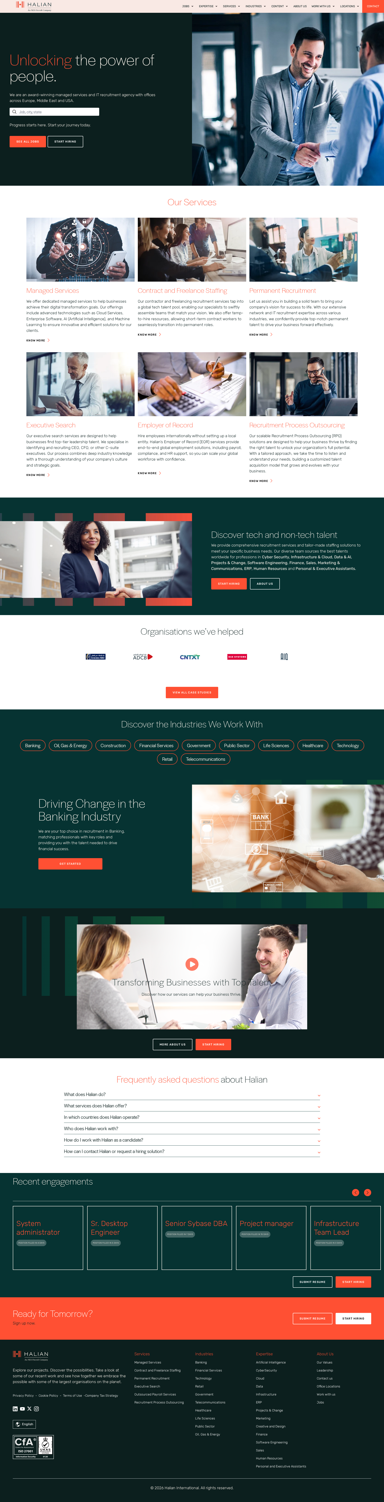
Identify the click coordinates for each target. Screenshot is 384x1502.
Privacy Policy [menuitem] (23, 1395)
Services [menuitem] (229, 6)
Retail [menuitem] (199, 1386)
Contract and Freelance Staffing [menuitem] (157, 1370)
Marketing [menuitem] (263, 1418)
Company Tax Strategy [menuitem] (101, 1395)
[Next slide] (355, 1192)
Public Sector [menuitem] (205, 1426)
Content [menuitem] (277, 6)
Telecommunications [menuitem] (210, 1402)
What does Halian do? (85, 1094)
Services (142, 1353)
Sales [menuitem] (260, 1450)
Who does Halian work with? (91, 1128)
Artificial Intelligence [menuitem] (271, 1362)
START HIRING (65, 141)
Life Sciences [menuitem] (205, 1418)
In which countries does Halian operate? (101, 1117)
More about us (173, 1044)
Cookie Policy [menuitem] (48, 1395)
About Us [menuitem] (300, 6)
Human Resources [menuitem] (269, 1458)
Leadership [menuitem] (325, 1370)
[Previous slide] (367, 1192)
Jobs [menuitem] (185, 6)
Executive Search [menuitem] (147, 1386)
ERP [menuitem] (259, 1402)
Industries (204, 1353)
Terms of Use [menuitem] (72, 1395)
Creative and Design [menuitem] (270, 1426)
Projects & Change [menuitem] (269, 1410)
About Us (265, 583)
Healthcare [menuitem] (203, 1410)
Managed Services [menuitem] (147, 1362)
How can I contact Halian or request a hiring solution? (114, 1151)
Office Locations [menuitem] (328, 1386)
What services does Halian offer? (95, 1105)
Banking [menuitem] (201, 1362)
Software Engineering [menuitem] (272, 1442)
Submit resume (313, 1282)
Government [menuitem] (204, 1394)
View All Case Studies (192, 692)
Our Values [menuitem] (324, 1362)
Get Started (70, 864)
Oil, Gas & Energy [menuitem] (207, 1434)
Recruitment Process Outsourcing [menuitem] (159, 1402)
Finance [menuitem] (262, 1434)
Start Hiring (229, 583)
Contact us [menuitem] (325, 1378)
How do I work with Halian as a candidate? (103, 1139)
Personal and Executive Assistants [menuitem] (281, 1466)
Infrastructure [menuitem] (266, 1394)
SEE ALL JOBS (27, 141)
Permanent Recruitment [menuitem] (152, 1378)
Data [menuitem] (259, 1386)
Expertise (264, 1353)
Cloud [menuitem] (260, 1378)
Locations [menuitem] (347, 6)
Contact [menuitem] (373, 6)
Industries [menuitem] (254, 6)
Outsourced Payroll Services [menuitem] (155, 1394)
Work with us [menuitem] (321, 6)
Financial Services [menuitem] (208, 1370)
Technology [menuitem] (203, 1378)
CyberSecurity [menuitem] (266, 1370)
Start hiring (213, 1044)
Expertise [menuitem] (206, 6)
